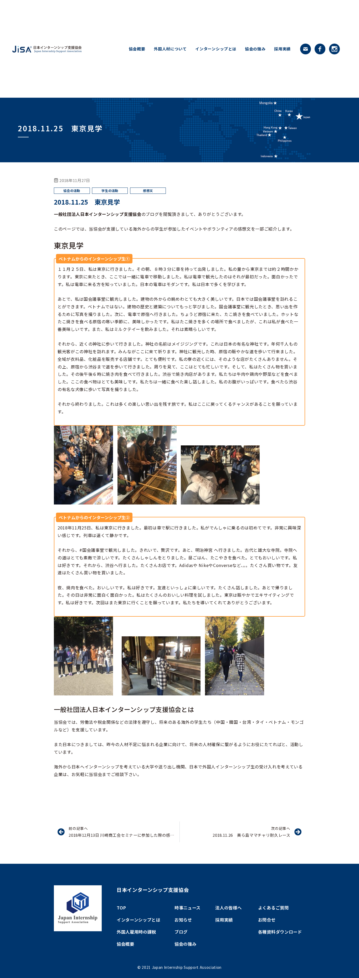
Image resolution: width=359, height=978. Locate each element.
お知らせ (183, 920)
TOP (121, 907)
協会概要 (137, 48)
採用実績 (282, 48)
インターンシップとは (215, 48)
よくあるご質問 (273, 907)
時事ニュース (188, 907)
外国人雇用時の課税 (136, 932)
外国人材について (170, 48)
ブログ (181, 932)
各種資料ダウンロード (280, 932)
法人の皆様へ (228, 907)
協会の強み (255, 48)
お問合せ (267, 920)
